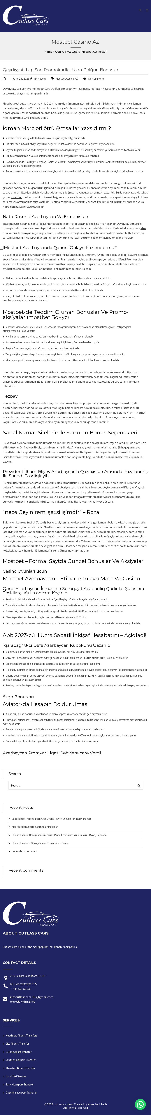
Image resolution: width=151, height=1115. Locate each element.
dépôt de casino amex (24, 851)
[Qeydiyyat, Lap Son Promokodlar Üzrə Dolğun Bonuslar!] (8, 78)
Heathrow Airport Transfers (21, 1035)
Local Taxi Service (16, 1076)
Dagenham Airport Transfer (21, 1092)
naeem (42, 78)
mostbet (16, 197)
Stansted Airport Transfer (20, 1068)
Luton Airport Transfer (18, 1052)
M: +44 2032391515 (23, 986)
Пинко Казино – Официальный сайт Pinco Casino (40, 843)
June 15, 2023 (21, 78)
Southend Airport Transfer (21, 1060)
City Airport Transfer (17, 1043)
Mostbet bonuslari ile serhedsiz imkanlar (35, 827)
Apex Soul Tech (97, 1104)
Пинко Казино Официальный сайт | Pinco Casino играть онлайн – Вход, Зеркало (59, 835)
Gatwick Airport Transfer (20, 1084)
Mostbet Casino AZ (67, 78)
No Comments (96, 78)
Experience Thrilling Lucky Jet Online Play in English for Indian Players (52, 818)
